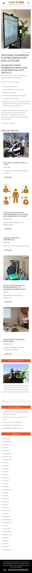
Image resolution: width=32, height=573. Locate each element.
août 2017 (5, 537)
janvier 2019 (6, 516)
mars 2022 (6, 498)
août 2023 (5, 480)
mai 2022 (5, 495)
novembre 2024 (7, 456)
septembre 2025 (7, 441)
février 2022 (6, 501)
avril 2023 (5, 483)
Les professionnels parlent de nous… (13, 428)
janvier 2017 (6, 546)
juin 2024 (5, 468)
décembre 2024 (7, 453)
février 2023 (6, 486)
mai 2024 (5, 471)
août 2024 (5, 462)
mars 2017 (6, 543)
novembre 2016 (7, 549)
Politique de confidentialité (18, 570)
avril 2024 (5, 474)
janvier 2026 (6, 438)
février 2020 (6, 507)
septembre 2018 (7, 522)
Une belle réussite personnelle (11, 239)
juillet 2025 (6, 444)
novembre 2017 (7, 531)
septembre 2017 (7, 534)
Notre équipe (15, 334)
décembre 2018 (7, 519)
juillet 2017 (6, 540)
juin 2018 (5, 525)
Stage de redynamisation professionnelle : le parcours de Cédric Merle (14, 287)
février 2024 (6, 477)
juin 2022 (5, 492)
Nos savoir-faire (7, 334)
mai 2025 (5, 447)
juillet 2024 (6, 465)
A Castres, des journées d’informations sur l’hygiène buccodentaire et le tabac (15, 214)
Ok (5, 570)
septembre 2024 (7, 459)
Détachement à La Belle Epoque (12, 425)
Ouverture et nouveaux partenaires (12, 422)
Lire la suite (8, 177)
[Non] (30, 566)
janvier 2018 (6, 528)
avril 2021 (5, 504)
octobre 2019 (6, 510)
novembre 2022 (7, 489)
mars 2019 (6, 513)
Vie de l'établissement (7, 52)
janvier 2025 (6, 450)
